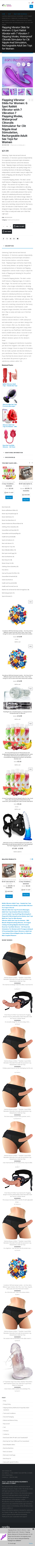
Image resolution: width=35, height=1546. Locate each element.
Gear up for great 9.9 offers (10, 1472)
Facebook (3, 238)
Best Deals (4, 482)
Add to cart (20, 226)
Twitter (7, 238)
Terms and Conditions (9, 1423)
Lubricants (14, 884)
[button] (31, 864)
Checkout (5, 1441)
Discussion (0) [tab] (10, 457)
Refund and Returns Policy (10, 1430)
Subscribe (10, 494)
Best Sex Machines (8, 1458)
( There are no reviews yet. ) (17, 145)
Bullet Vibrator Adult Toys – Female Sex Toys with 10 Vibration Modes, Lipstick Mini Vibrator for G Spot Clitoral (17, 916)
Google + (14, 238)
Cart (4, 1437)
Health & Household (28, 489)
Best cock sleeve (7, 1462)
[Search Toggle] (29, 3)
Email (17, 238)
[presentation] (4, 72)
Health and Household (13, 220)
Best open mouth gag (9, 1465)
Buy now (8, 231)
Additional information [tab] (14, 452)
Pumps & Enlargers (11, 482)
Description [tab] (9, 246)
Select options (18, 856)
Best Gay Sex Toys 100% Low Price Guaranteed (16, 1451)
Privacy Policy (7, 1414)
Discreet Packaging (8, 1427)
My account (6, 1434)
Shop (4, 1411)
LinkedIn (10, 238)
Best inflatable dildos (9, 1455)
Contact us (6, 1444)
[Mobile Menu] (31, 6)
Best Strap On (7, 1468)
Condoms (21, 489)
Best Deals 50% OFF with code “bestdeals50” (15, 1448)
